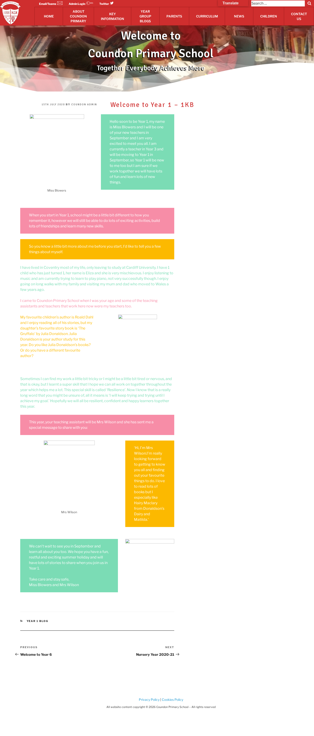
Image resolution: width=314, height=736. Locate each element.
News (239, 16)
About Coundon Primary (78, 16)
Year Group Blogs (145, 16)
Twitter (104, 4)
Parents (174, 16)
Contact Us (299, 16)
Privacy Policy (149, 700)
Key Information (112, 16)
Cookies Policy (172, 700)
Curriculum (207, 16)
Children (268, 16)
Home (49, 16)
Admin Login (77, 4)
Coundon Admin (84, 104)
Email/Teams (47, 4)
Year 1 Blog (38, 621)
